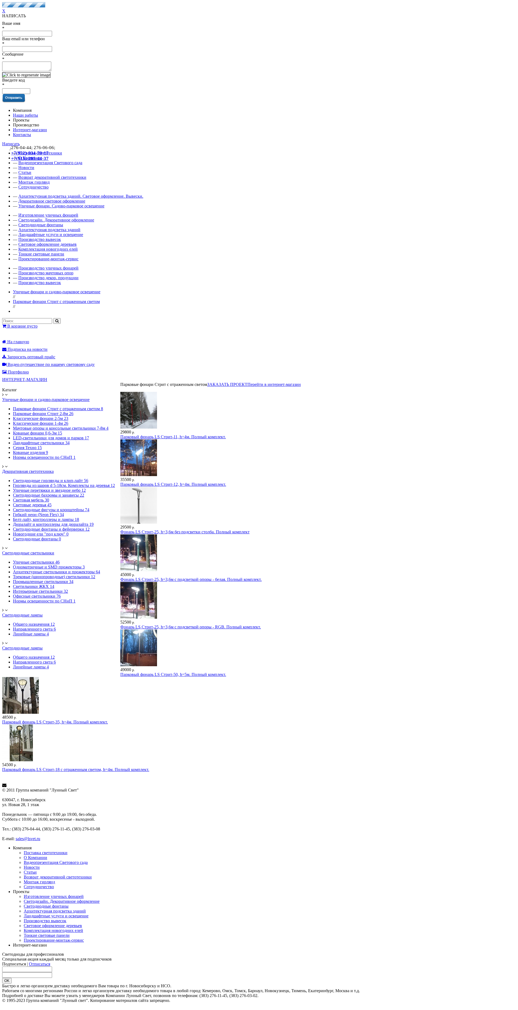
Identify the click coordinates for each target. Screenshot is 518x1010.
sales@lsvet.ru (28, 838)
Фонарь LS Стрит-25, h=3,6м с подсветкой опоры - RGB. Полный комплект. (190, 627)
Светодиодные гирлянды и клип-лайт (50, 480)
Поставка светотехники (45, 852)
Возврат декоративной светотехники (52, 177)
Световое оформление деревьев (47, 244)
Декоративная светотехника (28, 471)
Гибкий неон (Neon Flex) (38, 514)
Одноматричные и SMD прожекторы (49, 567)
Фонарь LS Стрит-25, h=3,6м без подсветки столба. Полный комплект (185, 532)
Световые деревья (32, 505)
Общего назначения (34, 624)
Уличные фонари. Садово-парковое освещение (61, 206)
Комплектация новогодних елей (48, 249)
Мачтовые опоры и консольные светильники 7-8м (60, 428)
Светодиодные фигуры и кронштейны (51, 509)
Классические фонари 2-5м (40, 418)
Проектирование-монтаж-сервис (48, 259)
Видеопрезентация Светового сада (56, 862)
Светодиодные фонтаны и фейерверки (51, 529)
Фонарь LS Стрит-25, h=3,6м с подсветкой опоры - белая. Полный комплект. (191, 579)
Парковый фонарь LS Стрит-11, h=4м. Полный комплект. (173, 437)
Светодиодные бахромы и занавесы (48, 495)
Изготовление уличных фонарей (48, 215)
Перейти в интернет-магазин (274, 384)
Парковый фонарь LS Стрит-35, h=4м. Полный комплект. (55, 722)
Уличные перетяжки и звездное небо (49, 490)
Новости (32, 867)
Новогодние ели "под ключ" (41, 534)
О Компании (35, 857)
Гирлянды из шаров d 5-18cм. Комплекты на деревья (64, 485)
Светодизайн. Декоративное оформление (56, 220)
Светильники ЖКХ (33, 586)
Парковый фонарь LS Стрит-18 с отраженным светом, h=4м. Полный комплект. (75, 769)
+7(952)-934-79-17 (30, 153)
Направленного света (34, 629)
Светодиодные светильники (28, 553)
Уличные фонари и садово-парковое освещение (56, 291)
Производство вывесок (39, 239)
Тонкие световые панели (41, 254)
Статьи (30, 872)
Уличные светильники (36, 562)
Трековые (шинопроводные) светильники (54, 576)
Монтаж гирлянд (34, 182)
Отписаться (39, 964)
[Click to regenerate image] (26, 75)
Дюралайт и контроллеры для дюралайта (53, 524)
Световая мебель (31, 500)
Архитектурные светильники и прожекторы (56, 572)
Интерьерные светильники (40, 591)
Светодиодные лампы (22, 615)
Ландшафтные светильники (41, 442)
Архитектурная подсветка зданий (49, 229)
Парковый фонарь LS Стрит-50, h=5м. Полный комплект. (173, 674)
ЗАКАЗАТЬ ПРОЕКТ (227, 384)
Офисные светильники (37, 596)
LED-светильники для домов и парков (51, 438)
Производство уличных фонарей (48, 268)
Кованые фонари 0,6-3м (37, 433)
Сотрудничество (33, 187)
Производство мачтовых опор (45, 273)
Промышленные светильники (43, 581)
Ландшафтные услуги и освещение (50, 234)
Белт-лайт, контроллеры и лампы (46, 519)
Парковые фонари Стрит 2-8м (43, 413)
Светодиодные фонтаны (40, 225)
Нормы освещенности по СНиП (44, 457)
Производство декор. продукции (48, 277)
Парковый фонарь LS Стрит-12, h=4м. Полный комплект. (173, 484)
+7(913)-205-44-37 (30, 158)
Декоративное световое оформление (51, 201)
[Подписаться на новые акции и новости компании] (259, 785)
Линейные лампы (31, 634)
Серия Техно (27, 447)
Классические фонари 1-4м (40, 423)
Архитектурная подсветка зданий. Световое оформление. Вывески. (80, 196)
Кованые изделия (30, 452)
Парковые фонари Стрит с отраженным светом (56, 301)
